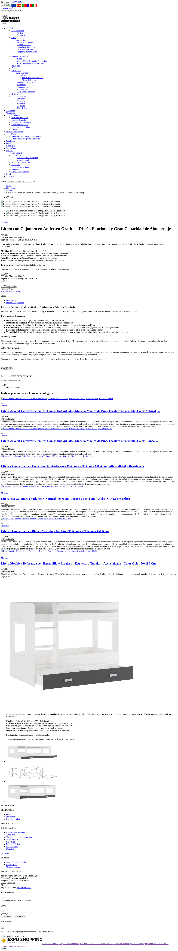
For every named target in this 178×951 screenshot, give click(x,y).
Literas (19, 54)
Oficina (16, 59)
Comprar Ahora (7, 289)
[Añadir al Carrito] (2, 403)
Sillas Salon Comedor (26, 92)
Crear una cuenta (13, 867)
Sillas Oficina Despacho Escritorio (31, 63)
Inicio (10, 28)
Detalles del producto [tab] (15, 303)
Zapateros (21, 35)
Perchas (20, 33)
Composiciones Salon (26, 87)
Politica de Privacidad (15, 844)
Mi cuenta (10, 849)
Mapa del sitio (12, 846)
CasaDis (4, 222)
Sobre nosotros (12, 839)
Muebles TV (22, 89)
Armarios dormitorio (25, 42)
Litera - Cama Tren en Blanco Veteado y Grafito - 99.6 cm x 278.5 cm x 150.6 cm (55, 531)
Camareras (21, 101)
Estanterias (21, 85)
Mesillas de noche (24, 45)
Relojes (14, 94)
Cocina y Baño (19, 96)
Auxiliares (17, 30)
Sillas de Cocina (23, 108)
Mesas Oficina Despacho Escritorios (32, 61)
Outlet (14, 68)
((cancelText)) (7, 916)
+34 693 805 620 (17, 2)
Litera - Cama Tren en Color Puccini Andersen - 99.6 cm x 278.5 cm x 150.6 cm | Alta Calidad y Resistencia (72, 466)
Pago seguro (11, 842)
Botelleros (15, 66)
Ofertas (9, 814)
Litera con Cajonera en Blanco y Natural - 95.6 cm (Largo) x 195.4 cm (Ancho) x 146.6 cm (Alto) (65, 498)
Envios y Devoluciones (15, 832)
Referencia (5, 376)
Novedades (11, 817)
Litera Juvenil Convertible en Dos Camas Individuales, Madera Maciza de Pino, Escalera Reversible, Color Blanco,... (79, 441)
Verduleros (21, 99)
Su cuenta (5, 853)
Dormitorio (18, 40)
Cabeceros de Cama (25, 49)
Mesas (21, 75)
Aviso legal (11, 835)
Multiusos (21, 106)
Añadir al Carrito (8, 419)
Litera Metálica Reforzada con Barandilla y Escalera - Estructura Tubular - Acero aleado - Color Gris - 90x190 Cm (78, 563)
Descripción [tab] (11, 300)
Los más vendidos (13, 819)
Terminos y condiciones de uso (19, 837)
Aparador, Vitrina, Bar (26, 82)
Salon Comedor (20, 73)
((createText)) (20, 916)
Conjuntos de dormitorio (27, 52)
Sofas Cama (16, 70)
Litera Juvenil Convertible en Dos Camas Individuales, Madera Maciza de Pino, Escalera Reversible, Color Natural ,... (80, 411)
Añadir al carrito (9, 286)
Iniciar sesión (11, 864)
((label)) (4, 913)
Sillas (13, 37)
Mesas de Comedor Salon (32, 77)
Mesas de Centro (29, 80)
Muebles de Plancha (19, 56)
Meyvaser (5, 405)
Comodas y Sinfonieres (26, 47)
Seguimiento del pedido (16, 862)
